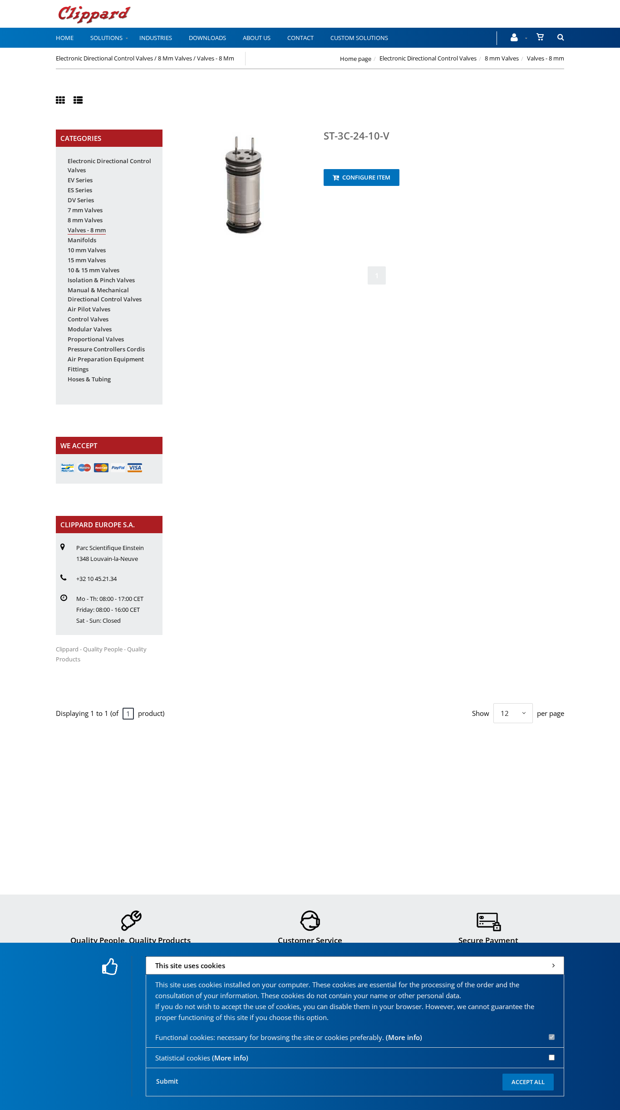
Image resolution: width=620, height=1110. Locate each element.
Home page (355, 59)
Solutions (106, 38)
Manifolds (82, 240)
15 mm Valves (87, 260)
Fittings (78, 369)
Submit (167, 1081)
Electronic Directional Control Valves (428, 58)
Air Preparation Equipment (106, 359)
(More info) (404, 1037)
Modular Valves (90, 329)
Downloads (207, 38)
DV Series (81, 200)
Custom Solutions (359, 38)
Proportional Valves (96, 339)
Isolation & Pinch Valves (101, 280)
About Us (257, 38)
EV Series (80, 180)
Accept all (528, 1082)
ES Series (80, 190)
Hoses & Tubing (89, 379)
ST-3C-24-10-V (356, 135)
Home (65, 38)
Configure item (365, 177)
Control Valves (88, 319)
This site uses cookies (190, 965)
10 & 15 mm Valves (93, 270)
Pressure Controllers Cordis (106, 349)
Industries (155, 38)
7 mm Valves (85, 210)
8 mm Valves (502, 58)
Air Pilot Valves (89, 309)
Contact (300, 38)
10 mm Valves (87, 250)
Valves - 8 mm (87, 230)
